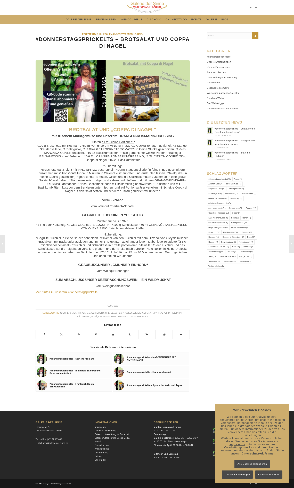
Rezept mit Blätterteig (233, 237)
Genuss (251, 208)
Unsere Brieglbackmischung (222, 77)
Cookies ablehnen (269, 474)
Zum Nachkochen (216, 72)
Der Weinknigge (215, 103)
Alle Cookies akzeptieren (252, 463)
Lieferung (214, 232)
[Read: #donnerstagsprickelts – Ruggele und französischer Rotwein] (210, 142)
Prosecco (247, 232)
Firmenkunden (102, 445)
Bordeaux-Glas (233, 184)
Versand (232, 252)
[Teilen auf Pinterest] (95, 334)
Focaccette (231, 193)
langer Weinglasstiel (218, 227)
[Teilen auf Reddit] (164, 334)
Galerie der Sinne (99, 313)
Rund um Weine (215, 98)
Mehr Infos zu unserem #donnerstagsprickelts (66, 292)
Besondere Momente (218, 87)
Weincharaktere (228, 256)
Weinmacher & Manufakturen (222, 108)
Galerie (98, 456)
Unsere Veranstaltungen (128, 34)
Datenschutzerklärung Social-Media (112, 438)
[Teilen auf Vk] (146, 334)
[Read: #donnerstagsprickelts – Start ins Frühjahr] (210, 154)
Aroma (238, 179)
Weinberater (213, 82)
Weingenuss (245, 256)
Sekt (236, 247)
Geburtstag (236, 198)
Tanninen (248, 247)
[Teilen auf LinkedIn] (112, 334)
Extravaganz (215, 193)
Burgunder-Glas (216, 189)
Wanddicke (247, 252)
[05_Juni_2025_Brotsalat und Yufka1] (113, 91)
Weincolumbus (102, 449)
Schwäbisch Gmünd (218, 247)
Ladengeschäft (144, 313)
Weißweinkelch (216, 266)
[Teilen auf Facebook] (44, 334)
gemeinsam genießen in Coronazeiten (225, 208)
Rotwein (213, 242)
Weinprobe (230, 261)
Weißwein (245, 261)
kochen (246, 218)
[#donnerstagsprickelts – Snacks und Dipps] (291, 244)
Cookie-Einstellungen (237, 474)
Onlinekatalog (101, 452)
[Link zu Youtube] (255, 7)
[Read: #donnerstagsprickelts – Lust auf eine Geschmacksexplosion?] (210, 130)
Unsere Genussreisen (218, 67)
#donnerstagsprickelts (74, 313)
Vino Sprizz (123, 316)
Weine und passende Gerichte (223, 93)
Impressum (100, 427)
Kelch (235, 218)
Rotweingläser (228, 242)
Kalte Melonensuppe (218, 218)
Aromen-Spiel (215, 184)
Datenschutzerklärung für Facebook (112, 434)
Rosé (94, 316)
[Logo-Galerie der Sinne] (147, 7)
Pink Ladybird (162, 313)
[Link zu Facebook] (250, 7)
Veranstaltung (107, 316)
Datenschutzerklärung (105, 430)
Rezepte (213, 237)
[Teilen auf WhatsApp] (78, 334)
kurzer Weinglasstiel (218, 223)
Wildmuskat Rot (139, 316)
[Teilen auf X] (61, 334)
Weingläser (214, 261)
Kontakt (98, 441)
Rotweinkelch (246, 242)
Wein (212, 256)
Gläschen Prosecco (122, 313)
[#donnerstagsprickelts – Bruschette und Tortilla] (2, 244)
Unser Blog (100, 460)
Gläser (236, 213)
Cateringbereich (236, 189)
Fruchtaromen (249, 193)
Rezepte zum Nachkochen (97, 34)
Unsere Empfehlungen (219, 61)
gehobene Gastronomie (219, 203)
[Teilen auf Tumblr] (129, 334)
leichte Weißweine (240, 227)
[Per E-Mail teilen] (181, 334)
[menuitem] (78, 19)
